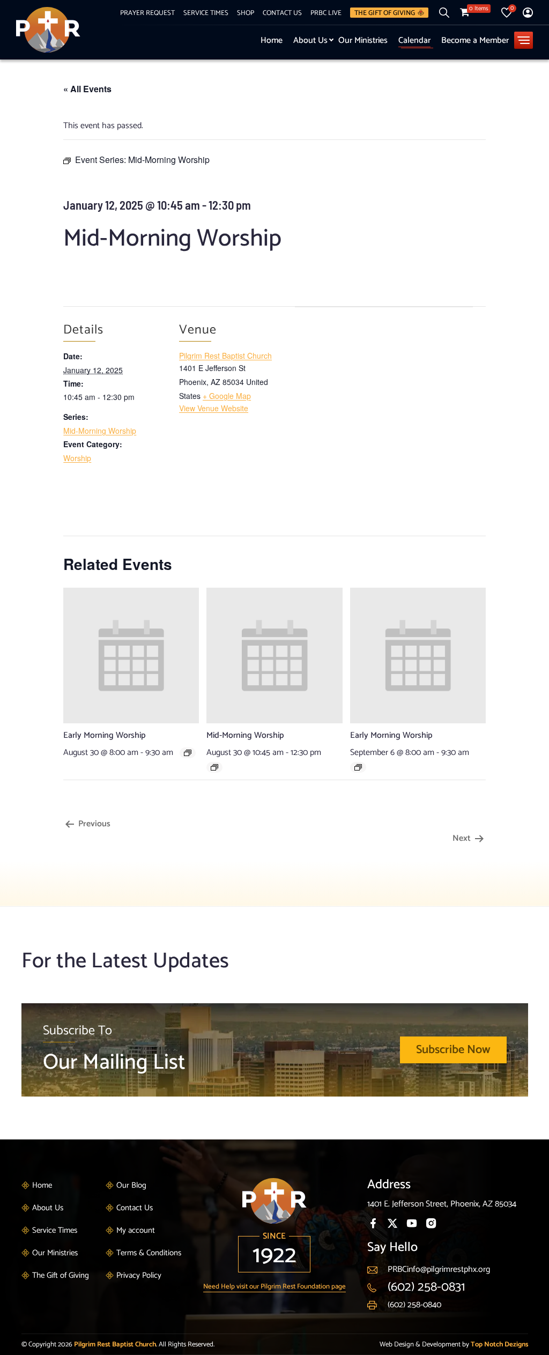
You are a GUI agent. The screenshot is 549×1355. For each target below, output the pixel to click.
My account (135, 1230)
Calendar (414, 40)
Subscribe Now (453, 1050)
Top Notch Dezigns (499, 1344)
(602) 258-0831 (426, 1287)
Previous (93, 824)
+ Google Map (227, 395)
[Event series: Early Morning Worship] (187, 753)
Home (272, 40)
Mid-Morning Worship (99, 430)
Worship (77, 458)
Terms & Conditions (148, 1253)
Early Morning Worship (104, 735)
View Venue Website (213, 408)
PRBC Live (326, 13)
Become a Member (475, 40)
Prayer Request (147, 13)
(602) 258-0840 (414, 1305)
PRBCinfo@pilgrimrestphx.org (439, 1269)
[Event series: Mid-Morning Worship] (214, 767)
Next (462, 838)
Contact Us (282, 13)
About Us (310, 40)
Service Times (205, 13)
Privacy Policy (138, 1275)
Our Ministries (363, 40)
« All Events (87, 89)
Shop (245, 13)
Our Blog (131, 1185)
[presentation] (131, 655)
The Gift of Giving (384, 13)
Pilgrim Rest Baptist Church (225, 355)
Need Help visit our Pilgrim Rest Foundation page (274, 1286)
